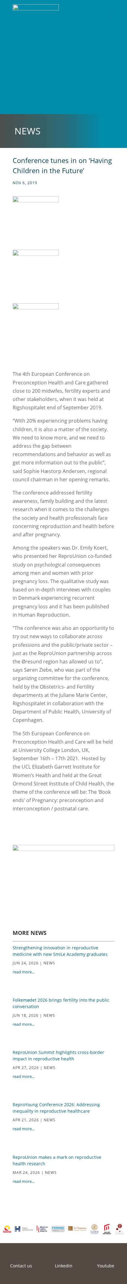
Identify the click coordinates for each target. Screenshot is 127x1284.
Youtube (105, 1266)
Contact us (21, 1266)
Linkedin (63, 1266)
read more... (24, 972)
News (49, 963)
